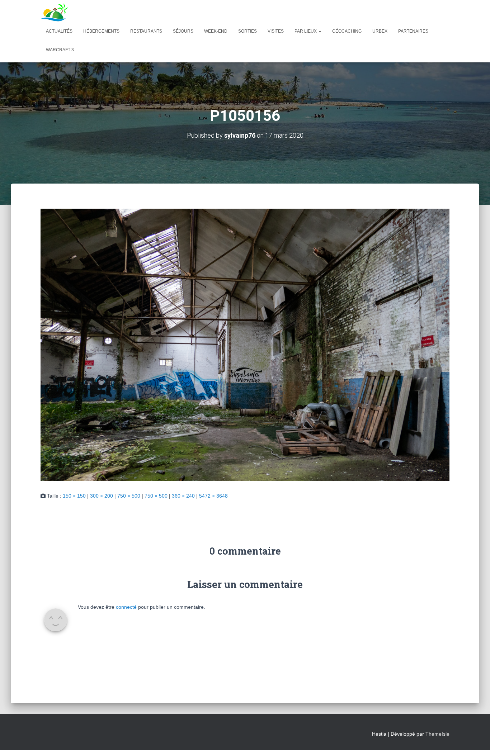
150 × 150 (74, 496)
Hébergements (101, 31)
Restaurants (146, 31)
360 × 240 (183, 496)
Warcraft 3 (60, 49)
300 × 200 (101, 496)
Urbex (379, 31)
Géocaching (347, 31)
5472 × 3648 (213, 496)
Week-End (215, 31)
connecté (126, 607)
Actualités (59, 31)
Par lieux (306, 31)
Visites (276, 31)
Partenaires (413, 31)
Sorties (247, 31)
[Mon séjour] (54, 13)
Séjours (183, 31)
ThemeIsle (437, 734)
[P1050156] (245, 344)
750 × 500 (128, 496)
